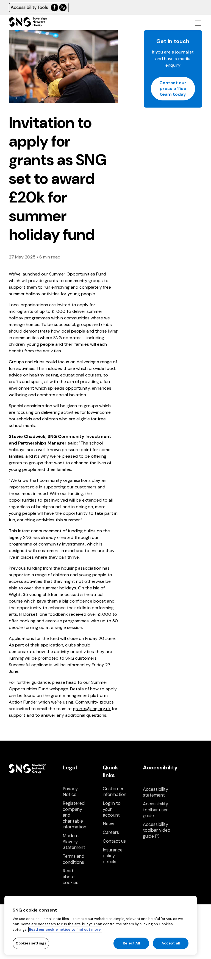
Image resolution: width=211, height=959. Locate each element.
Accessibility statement (155, 792)
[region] (100, 925)
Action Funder (23, 702)
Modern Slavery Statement (74, 841)
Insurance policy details (113, 856)
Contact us (114, 841)
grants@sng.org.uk (92, 708)
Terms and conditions (73, 859)
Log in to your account (112, 809)
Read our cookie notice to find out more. (65, 929)
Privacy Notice (70, 792)
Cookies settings (31, 943)
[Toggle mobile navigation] (197, 22)
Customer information (114, 792)
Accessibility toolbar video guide (156, 830)
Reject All (131, 943)
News (108, 824)
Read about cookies (70, 876)
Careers (111, 832)
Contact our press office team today (172, 88)
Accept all (171, 943)
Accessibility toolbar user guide (155, 810)
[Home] (28, 23)
